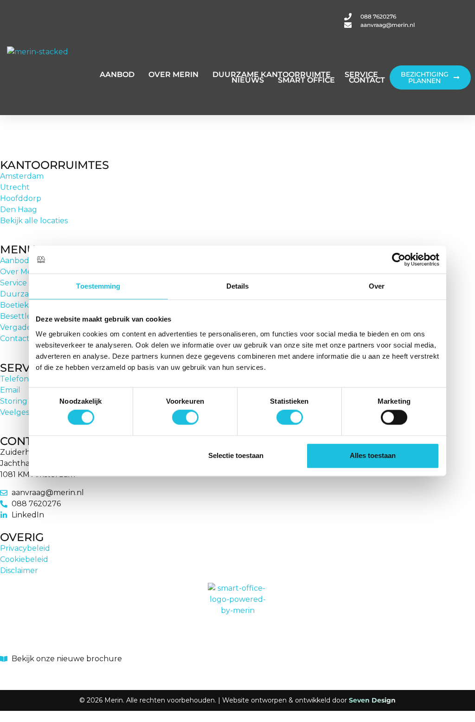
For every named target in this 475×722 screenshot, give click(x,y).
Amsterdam (22, 176)
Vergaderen (22, 327)
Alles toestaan (373, 455)
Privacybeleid (25, 548)
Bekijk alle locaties (34, 220)
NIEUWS (247, 80)
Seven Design (372, 700)
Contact (15, 338)
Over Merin (21, 271)
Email (10, 390)
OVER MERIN (173, 74)
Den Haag (18, 209)
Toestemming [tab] (98, 286)
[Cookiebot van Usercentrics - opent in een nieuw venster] (398, 259)
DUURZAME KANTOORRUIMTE (271, 74)
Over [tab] (377, 286)
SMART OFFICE (306, 80)
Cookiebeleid (24, 559)
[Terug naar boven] (5, 673)
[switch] (185, 417)
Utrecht (15, 187)
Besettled (18, 316)
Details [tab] (237, 286)
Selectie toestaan (235, 455)
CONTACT (367, 80)
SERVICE (361, 74)
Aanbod (14, 260)
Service (13, 282)
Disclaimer (19, 570)
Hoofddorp (20, 198)
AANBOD (117, 74)
